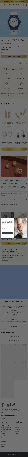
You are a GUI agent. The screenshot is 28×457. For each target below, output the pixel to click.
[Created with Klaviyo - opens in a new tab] (14, 238)
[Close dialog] (26, 219)
